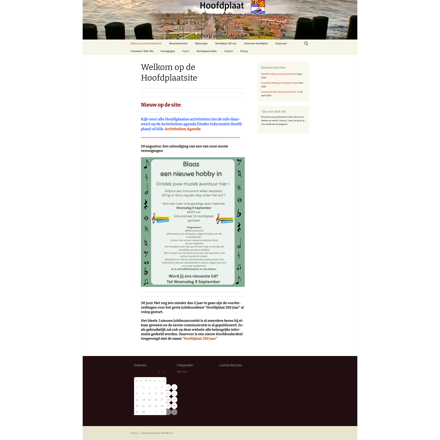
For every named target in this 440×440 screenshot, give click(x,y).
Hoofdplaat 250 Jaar (225, 43)
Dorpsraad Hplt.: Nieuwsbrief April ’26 (280, 91)
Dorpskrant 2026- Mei (142, 51)
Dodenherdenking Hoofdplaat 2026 (279, 82)
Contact (228, 51)
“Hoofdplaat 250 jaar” (199, 338)
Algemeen (182, 371)
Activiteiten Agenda (183, 129)
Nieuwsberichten (178, 43)
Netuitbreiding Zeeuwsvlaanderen (278, 73)
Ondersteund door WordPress (157, 433)
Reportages (201, 43)
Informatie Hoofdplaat (256, 43)
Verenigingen (168, 51)
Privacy (244, 51)
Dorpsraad (281, 43)
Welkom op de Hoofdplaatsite (146, 43)
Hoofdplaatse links (207, 51)
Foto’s (185, 51)
